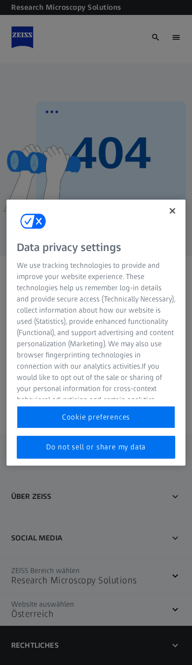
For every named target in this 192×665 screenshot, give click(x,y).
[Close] (172, 210)
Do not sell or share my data (96, 446)
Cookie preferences (96, 417)
